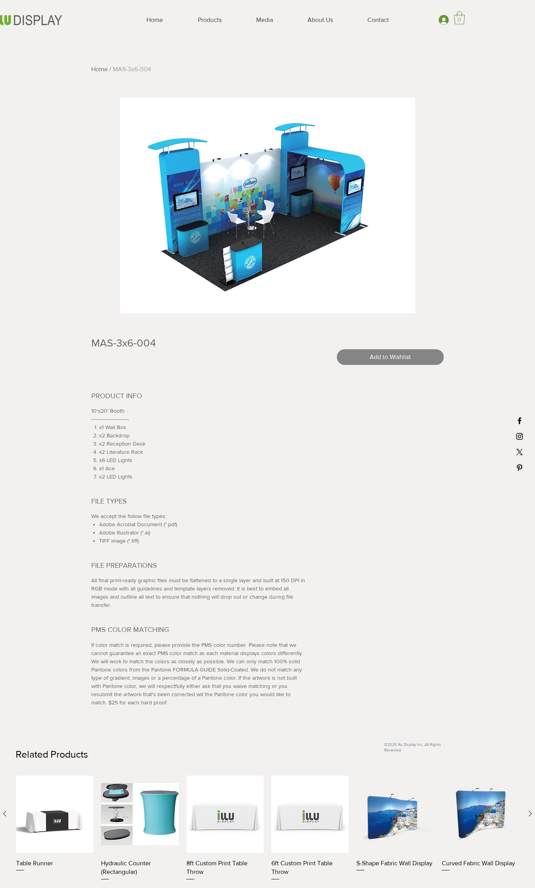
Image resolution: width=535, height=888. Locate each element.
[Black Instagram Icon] (519, 436)
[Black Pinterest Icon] (519, 467)
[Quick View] (54, 814)
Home (99, 69)
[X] (519, 452)
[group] (267, 828)
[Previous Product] (4, 813)
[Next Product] (530, 813)
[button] (459, 17)
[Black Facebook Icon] (519, 420)
